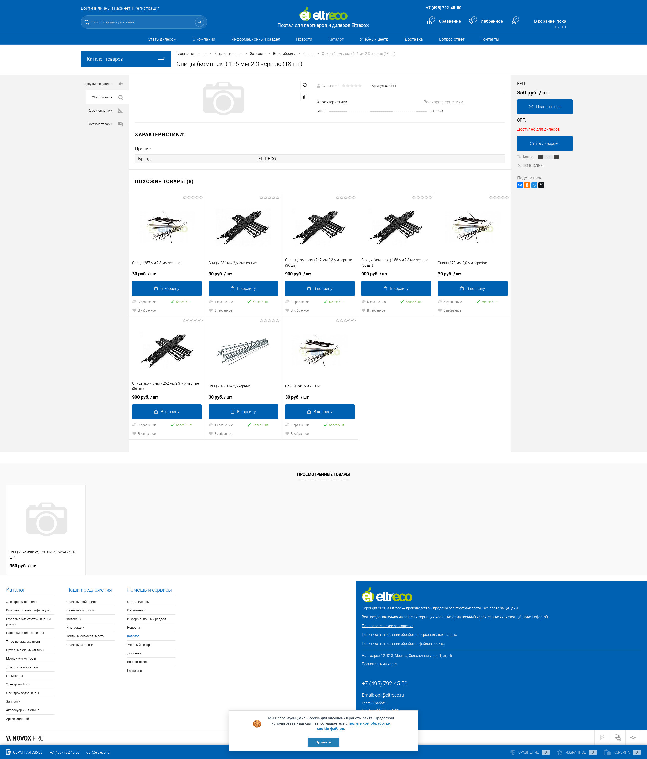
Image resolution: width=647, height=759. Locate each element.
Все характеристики (443, 101)
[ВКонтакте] (520, 185)
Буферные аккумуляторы (25, 650)
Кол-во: (529, 156)
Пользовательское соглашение (387, 626)
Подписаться (548, 106)
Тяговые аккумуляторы (23, 641)
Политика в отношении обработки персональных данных (409, 635)
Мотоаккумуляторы (21, 658)
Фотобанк (73, 619)
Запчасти (13, 701)
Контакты (490, 39)
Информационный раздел (255, 39)
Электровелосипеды (21, 602)
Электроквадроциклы (22, 693)
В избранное (147, 310)
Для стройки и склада (22, 667)
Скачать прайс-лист (81, 602)
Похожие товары (99, 124)
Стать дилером (162, 39)
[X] (541, 185)
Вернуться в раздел (97, 84)
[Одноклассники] (527, 185)
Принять (323, 742)
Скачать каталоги (79, 645)
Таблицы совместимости (85, 636)
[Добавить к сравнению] (304, 96)
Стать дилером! (545, 143)
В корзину (170, 288)
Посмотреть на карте (379, 664)
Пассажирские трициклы (25, 633)
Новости (304, 39)
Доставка (414, 39)
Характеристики (100, 110)
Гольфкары (14, 676)
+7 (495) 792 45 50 (64, 752)
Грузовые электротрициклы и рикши (28, 621)
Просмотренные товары (323, 474)
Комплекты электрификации (27, 610)
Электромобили (18, 684)
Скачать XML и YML (81, 610)
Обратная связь (27, 752)
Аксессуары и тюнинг (22, 710)
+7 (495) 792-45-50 (443, 7)
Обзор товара (102, 97)
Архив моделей (17, 719)
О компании (204, 39)
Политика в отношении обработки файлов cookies (403, 644)
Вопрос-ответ (452, 39)
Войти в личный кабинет (105, 8)
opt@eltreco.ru (389, 695)
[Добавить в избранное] (304, 85)
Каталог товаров (105, 59)
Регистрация (147, 8)
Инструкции (75, 627)
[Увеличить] (223, 98)
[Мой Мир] (534, 185)
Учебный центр (374, 39)
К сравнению (147, 301)
